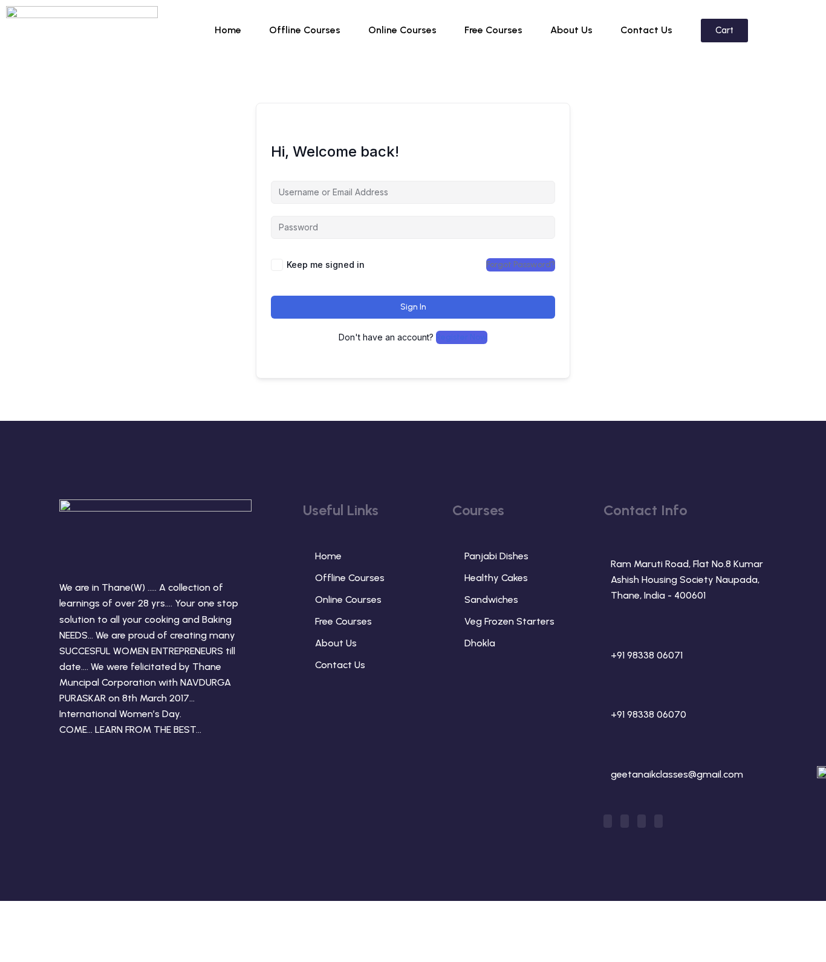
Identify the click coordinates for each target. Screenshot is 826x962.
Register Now (461, 337)
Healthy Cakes (496, 577)
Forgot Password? (520, 264)
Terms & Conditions (560, 926)
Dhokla (479, 643)
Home (228, 30)
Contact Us (646, 30)
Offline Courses (304, 30)
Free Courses (493, 30)
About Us (571, 30)
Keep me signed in (326, 264)
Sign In (413, 307)
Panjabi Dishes (496, 556)
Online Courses (402, 30)
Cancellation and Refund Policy (700, 926)
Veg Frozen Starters (509, 621)
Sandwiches (491, 599)
